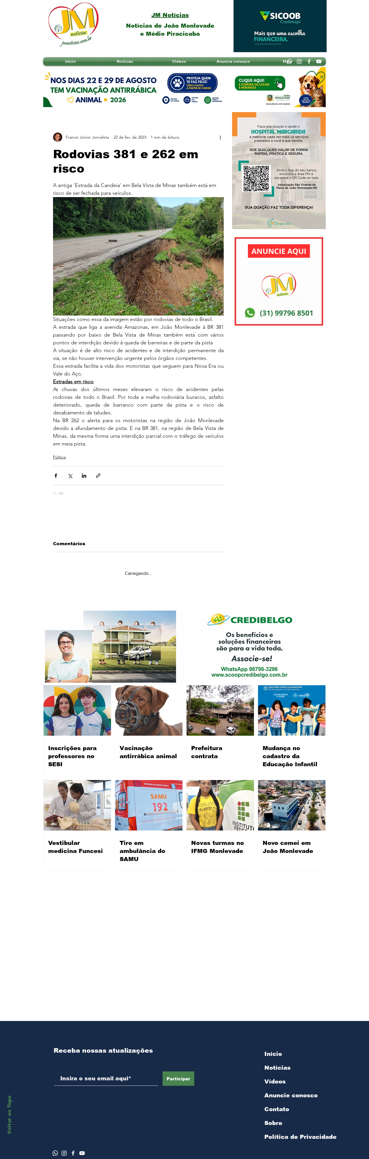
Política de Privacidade (294, 1132)
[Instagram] (299, 61)
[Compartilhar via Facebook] (56, 475)
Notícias (277, 1063)
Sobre (273, 1118)
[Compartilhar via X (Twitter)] (70, 475)
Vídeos (275, 1077)
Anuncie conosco (291, 1091)
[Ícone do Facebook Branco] (73, 1148)
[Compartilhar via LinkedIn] (84, 475)
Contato (276, 1104)
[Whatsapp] (289, 61)
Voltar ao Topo (9, 1115)
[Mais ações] (220, 137)
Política (59, 457)
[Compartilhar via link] (98, 475)
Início (273, 1049)
